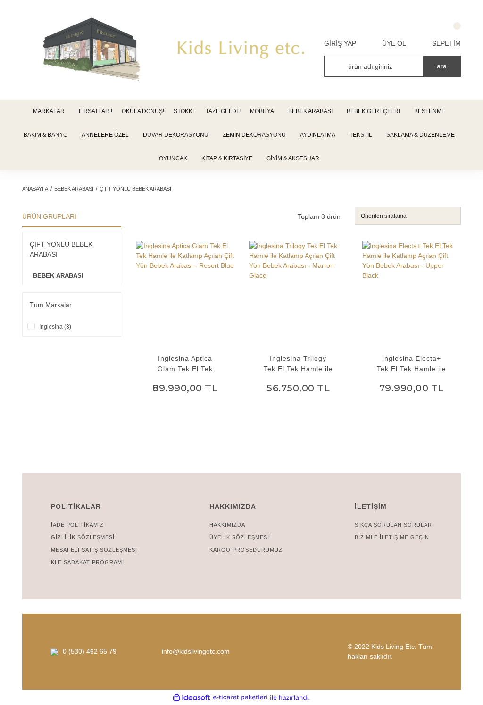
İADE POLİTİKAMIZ (77, 525)
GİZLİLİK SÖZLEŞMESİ (83, 537)
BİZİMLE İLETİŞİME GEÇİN (392, 537)
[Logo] (241, 49)
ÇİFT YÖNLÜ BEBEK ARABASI (135, 188)
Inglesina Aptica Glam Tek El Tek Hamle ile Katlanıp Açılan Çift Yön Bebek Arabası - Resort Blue (185, 364)
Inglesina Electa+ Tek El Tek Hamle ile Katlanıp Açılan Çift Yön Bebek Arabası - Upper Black (411, 364)
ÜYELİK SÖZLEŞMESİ (239, 537)
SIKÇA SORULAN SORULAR (393, 525)
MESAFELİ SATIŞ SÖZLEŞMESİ (94, 550)
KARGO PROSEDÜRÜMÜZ (246, 550)
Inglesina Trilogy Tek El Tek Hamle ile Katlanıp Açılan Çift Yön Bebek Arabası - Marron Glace (298, 364)
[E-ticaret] (240, 698)
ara (442, 66)
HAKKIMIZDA (227, 525)
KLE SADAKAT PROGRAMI (87, 562)
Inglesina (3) (55, 326)
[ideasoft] (191, 698)
